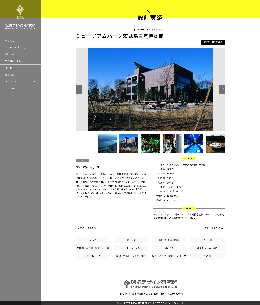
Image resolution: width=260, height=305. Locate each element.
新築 (82, 160)
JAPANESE (142, 30)
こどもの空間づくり (15, 47)
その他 (207, 256)
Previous (79, 89)
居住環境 (169, 248)
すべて (93, 240)
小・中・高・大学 (131, 248)
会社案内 (9, 68)
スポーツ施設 (131, 240)
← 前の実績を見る (86, 228)
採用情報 (9, 74)
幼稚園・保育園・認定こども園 (93, 248)
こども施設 (207, 240)
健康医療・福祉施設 (207, 248)
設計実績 (9, 54)
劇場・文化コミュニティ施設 (131, 256)
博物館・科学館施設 (213, 42)
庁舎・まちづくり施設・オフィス (169, 256)
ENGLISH (159, 30)
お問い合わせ (12, 88)
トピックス (11, 81)
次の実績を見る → (213, 228)
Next (222, 89)
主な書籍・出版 (13, 61)
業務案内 (9, 40)
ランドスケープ (93, 256)
